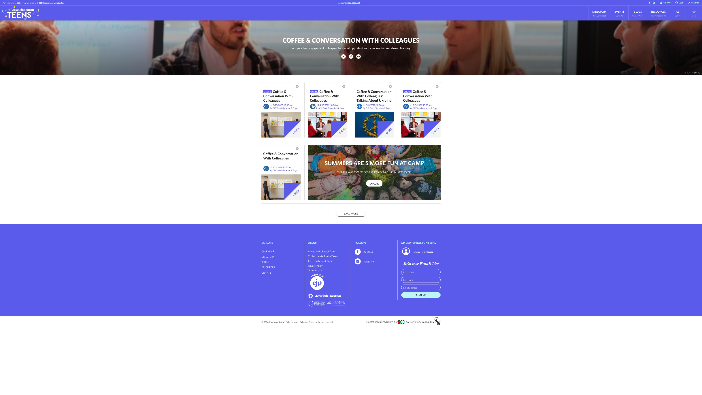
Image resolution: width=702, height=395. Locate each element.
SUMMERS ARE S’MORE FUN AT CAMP (374, 163)
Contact (667, 3)
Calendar (267, 251)
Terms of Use (315, 270)
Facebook (368, 251)
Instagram (368, 261)
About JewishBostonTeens (322, 251)
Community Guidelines (320, 260)
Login (681, 3)
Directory (599, 13)
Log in (417, 252)
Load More (351, 213)
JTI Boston (44, 2)
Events (619, 13)
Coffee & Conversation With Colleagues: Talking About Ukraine (374, 95)
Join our (349, 2)
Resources (658, 13)
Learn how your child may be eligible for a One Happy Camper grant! (374, 171)
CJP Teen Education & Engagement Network (293, 108)
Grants (266, 272)
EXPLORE (374, 183)
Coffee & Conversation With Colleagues (278, 95)
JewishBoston (57, 2)
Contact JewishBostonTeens (323, 256)
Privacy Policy (315, 265)
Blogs (637, 13)
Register (695, 3)
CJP (18, 2)
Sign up (421, 295)
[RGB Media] (403, 322)
